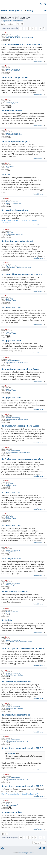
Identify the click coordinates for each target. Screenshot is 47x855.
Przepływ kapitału (11, 552)
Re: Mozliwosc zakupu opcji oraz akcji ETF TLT (22, 748)
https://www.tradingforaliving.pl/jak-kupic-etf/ (19, 794)
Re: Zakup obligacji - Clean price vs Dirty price (22, 274)
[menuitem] (41, 4)
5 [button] (35, 28)
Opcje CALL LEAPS (11, 300)
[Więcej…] (45, 10)
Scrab (7, 168)
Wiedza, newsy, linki (12, 202)
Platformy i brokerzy (12, 102)
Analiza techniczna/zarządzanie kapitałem (18, 452)
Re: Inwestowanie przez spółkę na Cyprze (20, 369)
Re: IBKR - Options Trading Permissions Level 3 (22, 648)
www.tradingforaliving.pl (26, 853)
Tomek (7, 33)
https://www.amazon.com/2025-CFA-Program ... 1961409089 (19, 221)
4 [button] (32, 28)
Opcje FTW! (9, 232)
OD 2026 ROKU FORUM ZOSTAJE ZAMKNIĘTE (19, 37)
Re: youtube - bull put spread (14, 77)
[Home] (6, 3)
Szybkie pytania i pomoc (13, 69)
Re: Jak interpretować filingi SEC (16, 141)
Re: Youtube (6, 620)
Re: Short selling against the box (16, 682)
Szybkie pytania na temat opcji (15, 234)
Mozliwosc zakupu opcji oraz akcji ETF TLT (18, 741)
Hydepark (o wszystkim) (13, 36)
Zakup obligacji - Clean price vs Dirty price (18, 267)
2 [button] (26, 28)
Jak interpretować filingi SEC (14, 134)
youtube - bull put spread (13, 70)
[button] (20, 28)
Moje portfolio (10, 166)
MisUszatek (11, 753)
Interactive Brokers (11, 104)
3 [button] (29, 28)
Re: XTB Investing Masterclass (14, 592)
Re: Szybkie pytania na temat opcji (17, 241)
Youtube (8, 613)
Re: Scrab (5, 174)
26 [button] (40, 28)
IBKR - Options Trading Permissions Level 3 (19, 642)
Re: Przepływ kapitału (11, 558)
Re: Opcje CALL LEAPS (11, 307)
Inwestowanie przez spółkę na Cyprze (17, 362)
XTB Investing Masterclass (13, 585)
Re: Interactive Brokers (11, 110)
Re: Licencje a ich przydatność (14, 210)
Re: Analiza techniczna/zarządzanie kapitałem (22, 459)
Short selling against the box (14, 675)
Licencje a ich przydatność (13, 203)
